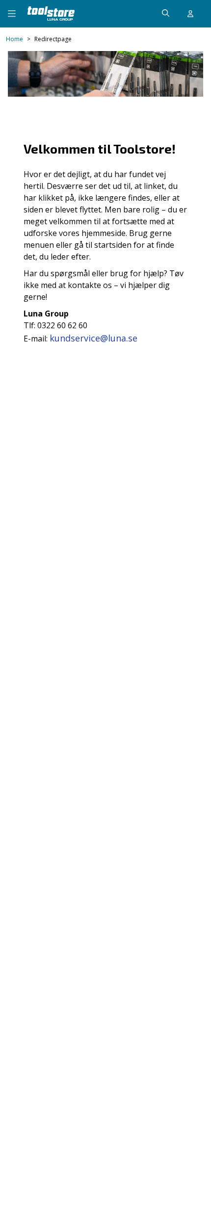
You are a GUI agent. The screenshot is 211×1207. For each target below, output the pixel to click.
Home (14, 39)
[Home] (51, 13)
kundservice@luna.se (93, 338)
